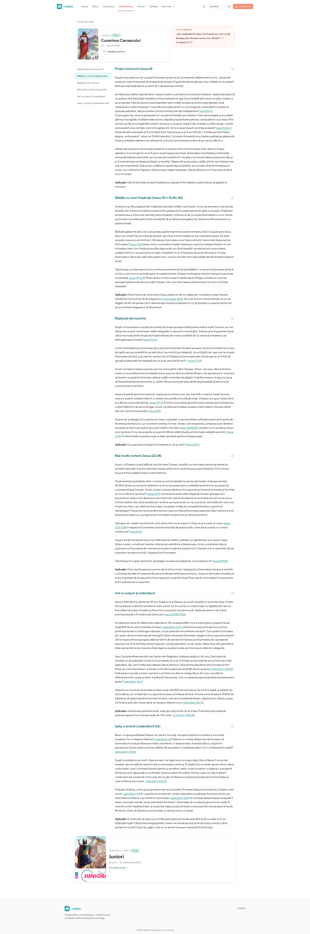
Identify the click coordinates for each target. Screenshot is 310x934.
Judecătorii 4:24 (179, 798)
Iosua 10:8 (135, 244)
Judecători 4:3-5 (133, 681)
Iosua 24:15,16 (220, 561)
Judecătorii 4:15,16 (125, 751)
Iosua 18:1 (154, 411)
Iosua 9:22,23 (223, 127)
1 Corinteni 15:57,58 (184, 715)
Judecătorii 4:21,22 (156, 781)
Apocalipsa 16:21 (172, 298)
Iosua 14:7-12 (156, 402)
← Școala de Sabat (84, 21)
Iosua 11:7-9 (194, 360)
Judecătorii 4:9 (163, 739)
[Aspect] (229, 6)
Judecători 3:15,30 (221, 669)
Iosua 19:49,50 (188, 427)
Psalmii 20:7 (192, 444)
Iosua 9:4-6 (205, 111)
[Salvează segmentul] (232, 68)
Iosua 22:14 (135, 531)
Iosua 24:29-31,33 (175, 614)
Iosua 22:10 (153, 493)
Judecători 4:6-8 (192, 702)
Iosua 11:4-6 (150, 339)
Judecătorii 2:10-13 (173, 627)
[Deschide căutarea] (204, 6)
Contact (241, 908)
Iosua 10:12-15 (137, 277)
